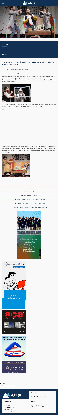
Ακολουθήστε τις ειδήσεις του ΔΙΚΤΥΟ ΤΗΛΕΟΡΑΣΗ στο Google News (30, 203)
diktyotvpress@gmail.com (11, 411)
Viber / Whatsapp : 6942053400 (30, 195)
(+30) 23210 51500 (9, 405)
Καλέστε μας (30, 187)
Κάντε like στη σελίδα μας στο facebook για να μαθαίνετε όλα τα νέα (30, 199)
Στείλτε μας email (30, 191)
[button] (3, 3)
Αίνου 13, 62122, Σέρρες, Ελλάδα (39, 396)
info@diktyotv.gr (8, 409)
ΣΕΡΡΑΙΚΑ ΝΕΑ (6, 44)
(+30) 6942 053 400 (9, 407)
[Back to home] (29, 3)
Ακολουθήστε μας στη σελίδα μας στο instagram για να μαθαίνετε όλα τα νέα (30, 207)
